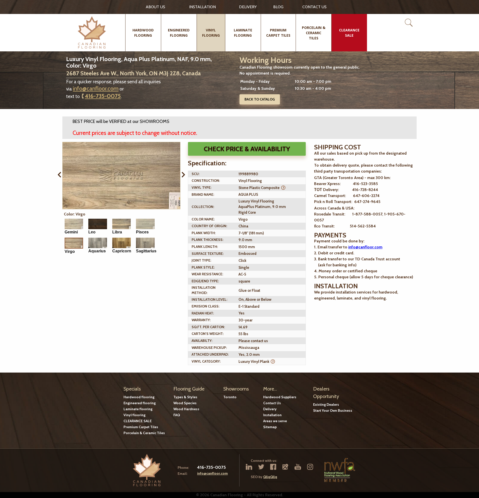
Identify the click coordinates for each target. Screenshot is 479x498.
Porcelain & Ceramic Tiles (144, 433)
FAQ (176, 415)
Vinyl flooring (134, 415)
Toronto (230, 397)
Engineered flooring (139, 403)
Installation (202, 6)
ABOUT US (155, 6)
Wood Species (185, 403)
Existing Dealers (326, 404)
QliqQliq (270, 477)
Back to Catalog (259, 99)
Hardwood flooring (138, 397)
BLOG (278, 6)
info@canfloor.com (96, 88)
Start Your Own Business (332, 410)
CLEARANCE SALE (137, 421)
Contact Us (272, 403)
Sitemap (270, 427)
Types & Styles (185, 397)
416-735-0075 (103, 96)
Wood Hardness (186, 409)
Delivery (248, 6)
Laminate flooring (137, 409)
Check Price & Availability (247, 149)
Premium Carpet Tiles (140, 427)
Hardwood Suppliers (279, 397)
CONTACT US (314, 6)
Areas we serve (275, 421)
